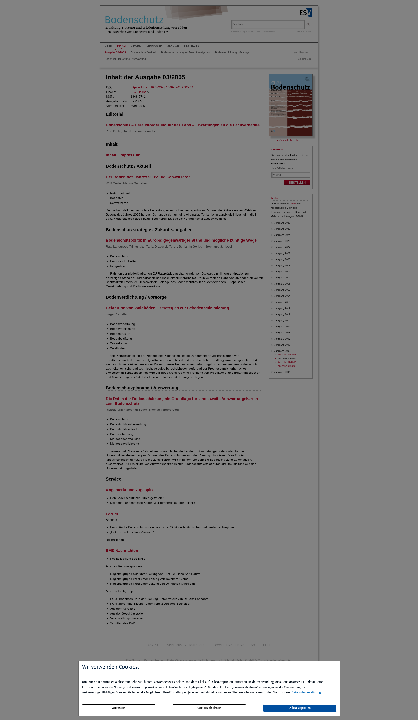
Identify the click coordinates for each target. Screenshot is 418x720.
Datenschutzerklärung (306, 692)
